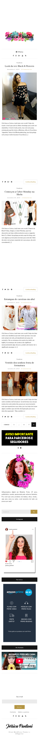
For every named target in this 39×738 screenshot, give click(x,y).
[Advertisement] (19, 16)
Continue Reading (30, 182)
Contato (13, 712)
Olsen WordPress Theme (18, 732)
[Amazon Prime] (19, 613)
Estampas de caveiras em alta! (19, 299)
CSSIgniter (19, 733)
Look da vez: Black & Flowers (19, 66)
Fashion (19, 62)
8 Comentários (26, 368)
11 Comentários (26, 302)
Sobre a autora (23, 712)
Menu (20, 52)
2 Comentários (27, 197)
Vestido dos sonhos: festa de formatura (19, 364)
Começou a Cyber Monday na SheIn (19, 193)
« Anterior (6, 424)
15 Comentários (26, 69)
